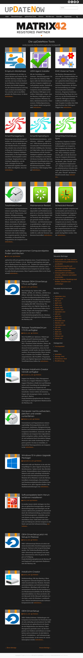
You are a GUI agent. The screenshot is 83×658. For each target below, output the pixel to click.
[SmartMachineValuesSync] (66, 122)
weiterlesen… (14, 273)
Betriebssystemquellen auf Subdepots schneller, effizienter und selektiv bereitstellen (65, 268)
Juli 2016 (57, 327)
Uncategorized (59, 346)
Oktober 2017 (59, 309)
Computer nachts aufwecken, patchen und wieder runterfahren (36, 413)
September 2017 (60, 312)
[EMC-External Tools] (66, 57)
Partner (41, 16)
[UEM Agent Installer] (41, 57)
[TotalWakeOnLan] (16, 192)
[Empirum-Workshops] (16, 57)
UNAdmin (17, 256)
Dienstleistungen (16, 16)
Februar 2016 (59, 336)
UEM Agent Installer (40, 71)
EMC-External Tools (64, 71)
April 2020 (58, 303)
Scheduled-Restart (64, 205)
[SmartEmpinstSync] (41, 122)
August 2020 (59, 298)
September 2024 (60, 296)
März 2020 (58, 305)
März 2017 (58, 318)
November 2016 (60, 320)
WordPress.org (59, 361)
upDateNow (28, 655)
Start (7, 16)
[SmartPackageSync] (16, 122)
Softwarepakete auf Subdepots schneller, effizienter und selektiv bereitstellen (66, 275)
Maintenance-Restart (40, 205)
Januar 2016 (59, 338)
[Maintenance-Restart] (41, 192)
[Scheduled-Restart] (66, 192)
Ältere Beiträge (10, 647)
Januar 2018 (58, 307)
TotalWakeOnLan (13, 205)
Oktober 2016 (59, 323)
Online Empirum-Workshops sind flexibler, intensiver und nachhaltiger (66, 282)
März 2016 (58, 334)
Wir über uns (50, 16)
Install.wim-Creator (31, 572)
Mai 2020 (58, 301)
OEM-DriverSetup (30, 611)
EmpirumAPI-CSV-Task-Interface (66, 259)
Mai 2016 (58, 329)
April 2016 (58, 332)
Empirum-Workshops (15, 71)
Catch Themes (64, 655)
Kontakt (59, 16)
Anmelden (58, 354)
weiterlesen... (9, 96)
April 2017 (58, 316)
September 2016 (60, 325)
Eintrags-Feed (59, 356)
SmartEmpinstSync (39, 136)
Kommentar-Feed (61, 359)
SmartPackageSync (14, 136)
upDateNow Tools (30, 16)
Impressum (67, 16)
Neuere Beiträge (45, 647)
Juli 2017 (57, 314)
